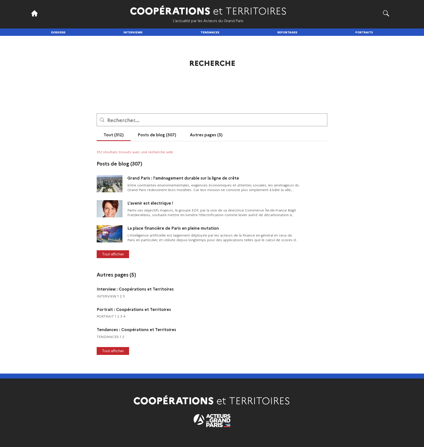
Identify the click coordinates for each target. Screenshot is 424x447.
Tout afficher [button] (113, 254)
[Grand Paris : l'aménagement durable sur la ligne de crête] (109, 183)
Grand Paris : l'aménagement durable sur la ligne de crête (183, 178)
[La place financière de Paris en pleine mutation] (109, 233)
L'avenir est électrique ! (150, 203)
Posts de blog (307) (119, 163)
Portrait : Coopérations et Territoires (134, 309)
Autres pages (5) (116, 274)
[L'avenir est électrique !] (109, 208)
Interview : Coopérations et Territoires (135, 289)
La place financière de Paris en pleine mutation (173, 228)
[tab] (114, 134)
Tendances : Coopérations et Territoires (136, 329)
